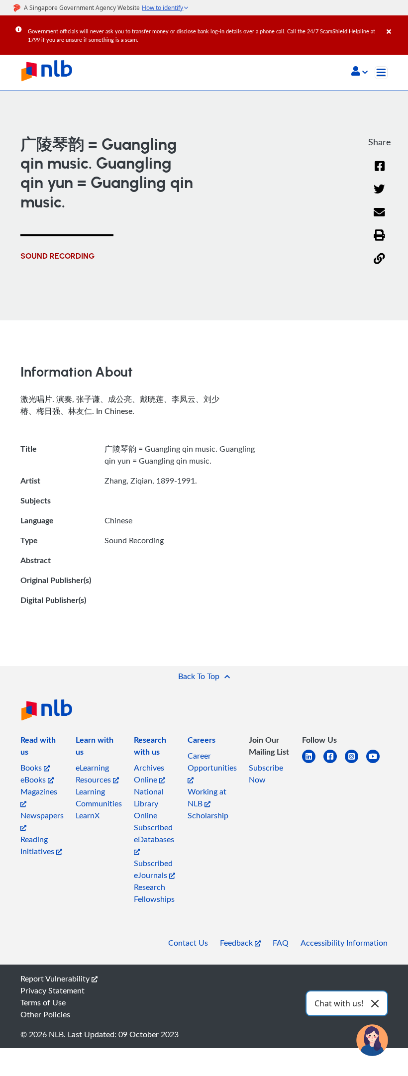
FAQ (281, 942)
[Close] (396, 24)
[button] (359, 72)
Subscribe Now (266, 773)
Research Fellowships (154, 892)
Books (32, 767)
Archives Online (149, 773)
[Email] (379, 218)
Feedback (237, 942)
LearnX (88, 815)
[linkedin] (312, 762)
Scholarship (208, 815)
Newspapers (42, 815)
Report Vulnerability (56, 978)
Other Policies (45, 1014)
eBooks (34, 779)
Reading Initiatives (38, 845)
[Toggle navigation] (381, 72)
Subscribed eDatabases (154, 833)
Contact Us (188, 942)
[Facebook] (380, 172)
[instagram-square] (355, 762)
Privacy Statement (52, 990)
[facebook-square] (334, 762)
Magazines (38, 791)
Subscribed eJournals (153, 869)
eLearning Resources (94, 773)
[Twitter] (379, 195)
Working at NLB (207, 797)
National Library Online (149, 803)
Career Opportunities (212, 761)
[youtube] (377, 762)
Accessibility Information (344, 942)
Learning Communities (99, 797)
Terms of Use (43, 1002)
